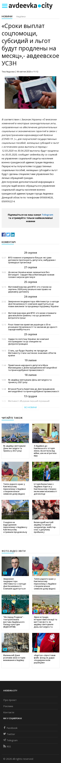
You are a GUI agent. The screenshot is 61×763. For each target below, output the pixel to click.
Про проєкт (10, 700)
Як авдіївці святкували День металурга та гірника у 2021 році (30, 381)
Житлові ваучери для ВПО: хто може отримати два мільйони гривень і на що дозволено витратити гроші (32, 315)
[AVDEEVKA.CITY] (30, 5)
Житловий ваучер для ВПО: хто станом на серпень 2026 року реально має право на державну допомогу (29, 289)
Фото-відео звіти (14, 550)
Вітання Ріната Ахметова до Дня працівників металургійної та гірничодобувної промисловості (33, 390)
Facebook (12, 728)
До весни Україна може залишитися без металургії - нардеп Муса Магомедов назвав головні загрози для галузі (31, 274)
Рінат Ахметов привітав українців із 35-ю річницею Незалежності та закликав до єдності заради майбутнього (32, 327)
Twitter (11, 734)
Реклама (8, 706)
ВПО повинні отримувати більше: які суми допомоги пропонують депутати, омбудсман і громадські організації (32, 260)
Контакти (8, 712)
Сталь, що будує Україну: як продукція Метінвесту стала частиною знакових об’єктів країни (32, 353)
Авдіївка (21, 16)
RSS (9, 746)
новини (7, 16)
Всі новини (30, 407)
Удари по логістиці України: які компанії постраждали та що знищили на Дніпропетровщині (28, 341)
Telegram (47, 214)
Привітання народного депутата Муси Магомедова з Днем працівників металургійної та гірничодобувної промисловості (32, 367)
